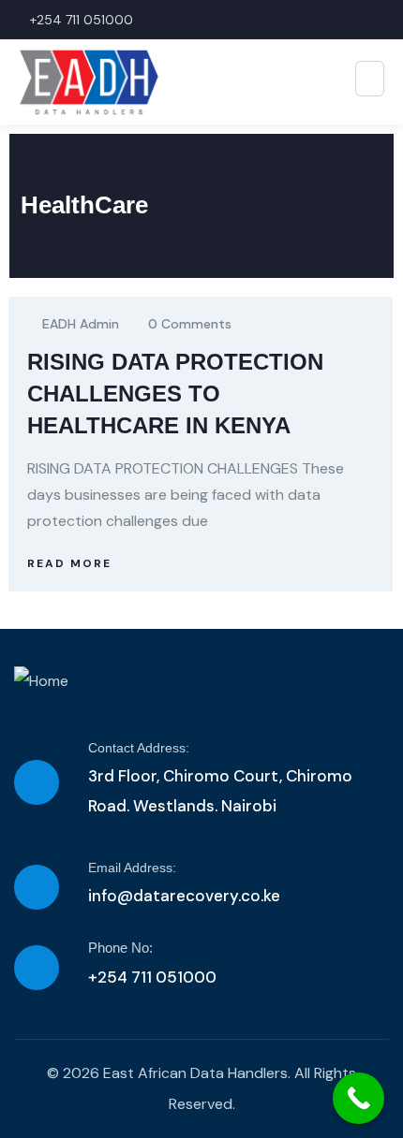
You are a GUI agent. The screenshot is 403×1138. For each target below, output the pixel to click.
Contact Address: (138, 747)
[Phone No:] (36, 967)
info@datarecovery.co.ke (184, 895)
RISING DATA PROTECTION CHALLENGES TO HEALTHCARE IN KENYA (175, 393)
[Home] (41, 681)
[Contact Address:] (36, 782)
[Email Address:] (36, 887)
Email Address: (132, 867)
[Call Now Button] (358, 1098)
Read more (69, 563)
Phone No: (120, 948)
